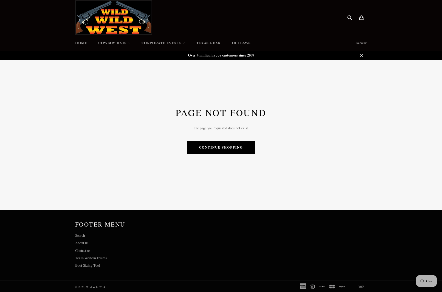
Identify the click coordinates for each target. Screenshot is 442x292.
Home (81, 43)
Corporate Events (162, 43)
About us (81, 242)
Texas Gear (208, 43)
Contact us (82, 250)
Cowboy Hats (113, 43)
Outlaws (241, 43)
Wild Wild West (95, 287)
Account (361, 42)
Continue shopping (221, 147)
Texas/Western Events (91, 257)
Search (80, 235)
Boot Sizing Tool (87, 265)
